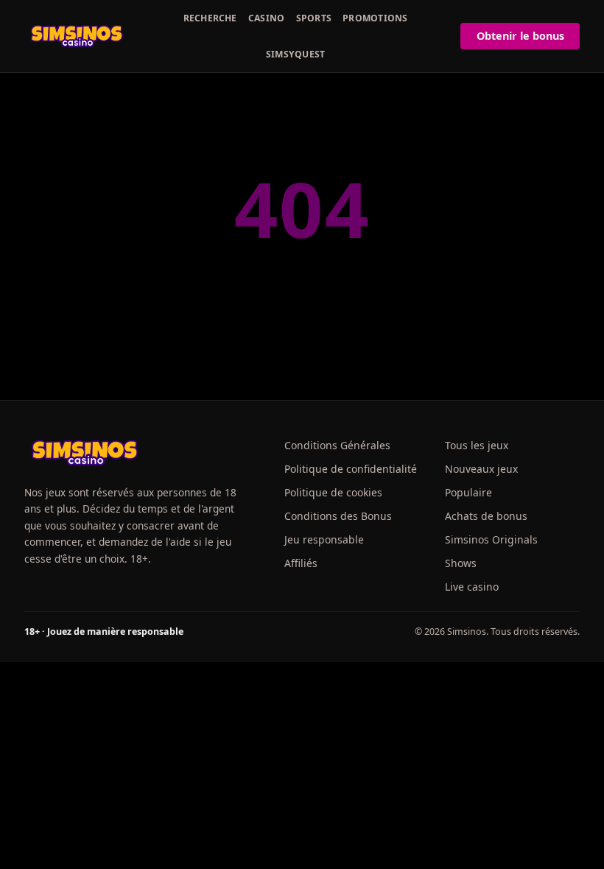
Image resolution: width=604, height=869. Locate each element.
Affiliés (300, 563)
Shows (461, 563)
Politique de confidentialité (350, 469)
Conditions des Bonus (338, 516)
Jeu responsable (324, 539)
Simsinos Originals (491, 539)
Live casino (472, 587)
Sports (313, 18)
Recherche (210, 18)
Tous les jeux (476, 445)
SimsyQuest (295, 54)
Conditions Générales (337, 445)
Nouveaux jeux (481, 469)
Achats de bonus (486, 516)
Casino (266, 18)
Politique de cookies (333, 492)
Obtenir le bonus (520, 36)
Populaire (468, 492)
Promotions (375, 18)
